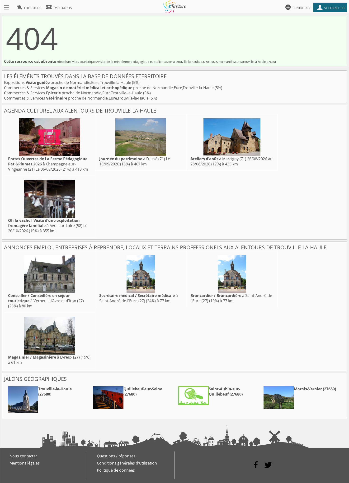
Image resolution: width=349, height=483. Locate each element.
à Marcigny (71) (218, 158)
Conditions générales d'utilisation (127, 463)
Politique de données (116, 470)
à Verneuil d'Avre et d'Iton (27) (46, 298)
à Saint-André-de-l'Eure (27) (138, 298)
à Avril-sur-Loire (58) (45, 223)
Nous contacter (23, 456)
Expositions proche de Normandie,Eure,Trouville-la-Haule (68, 82)
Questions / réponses (116, 456)
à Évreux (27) (44, 357)
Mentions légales (24, 463)
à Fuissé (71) (132, 158)
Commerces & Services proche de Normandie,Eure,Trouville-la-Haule (109, 87)
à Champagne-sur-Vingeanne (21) (47, 164)
